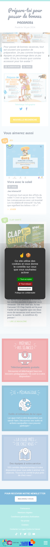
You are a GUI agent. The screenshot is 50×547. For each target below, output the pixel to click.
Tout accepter (26, 279)
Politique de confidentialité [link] (25, 293)
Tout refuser (26, 284)
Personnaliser (25, 289)
